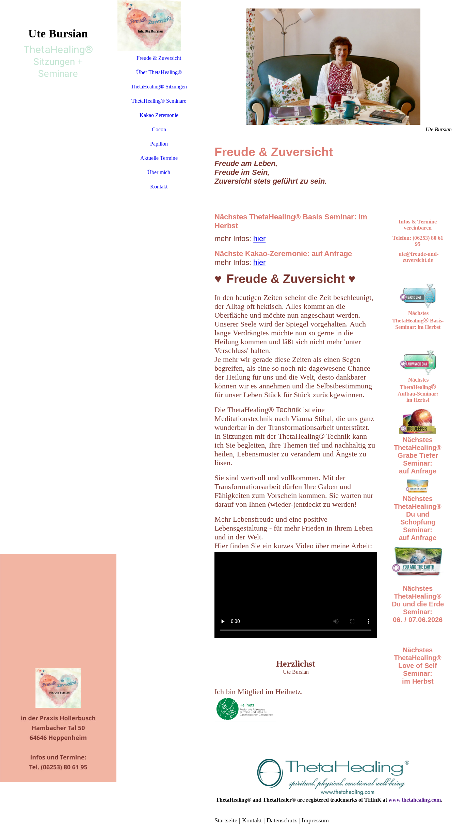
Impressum (315, 820)
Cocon (159, 129)
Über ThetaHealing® (159, 72)
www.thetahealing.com (414, 800)
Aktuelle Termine (159, 158)
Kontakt (158, 186)
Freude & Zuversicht (159, 58)
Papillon (159, 144)
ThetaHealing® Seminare (158, 101)
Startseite (225, 820)
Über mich (158, 172)
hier (259, 238)
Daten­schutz (282, 820)
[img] (58, 418)
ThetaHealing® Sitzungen (159, 86)
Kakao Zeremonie (159, 115)
